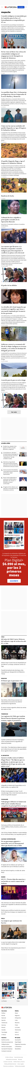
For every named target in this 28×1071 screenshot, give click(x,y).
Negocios (4, 678)
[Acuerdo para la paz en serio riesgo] (14, 400)
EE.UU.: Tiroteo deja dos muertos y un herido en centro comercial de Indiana (13, 881)
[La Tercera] (8, 999)
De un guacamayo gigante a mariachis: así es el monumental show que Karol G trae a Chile (12, 843)
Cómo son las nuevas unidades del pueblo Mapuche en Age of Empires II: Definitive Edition (13, 128)
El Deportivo (5, 755)
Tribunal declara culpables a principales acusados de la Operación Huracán (11, 220)
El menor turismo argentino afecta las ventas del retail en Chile (13, 708)
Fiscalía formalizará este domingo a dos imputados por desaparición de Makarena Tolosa (12, 672)
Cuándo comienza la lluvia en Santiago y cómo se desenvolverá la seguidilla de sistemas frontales (12, 741)
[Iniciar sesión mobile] (26, 7)
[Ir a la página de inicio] (11, 7)
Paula (3, 918)
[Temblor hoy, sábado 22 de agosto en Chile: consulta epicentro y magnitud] (23, 448)
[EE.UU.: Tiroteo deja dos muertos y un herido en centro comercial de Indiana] (14, 892)
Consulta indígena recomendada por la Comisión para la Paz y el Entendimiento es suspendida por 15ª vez (14, 19)
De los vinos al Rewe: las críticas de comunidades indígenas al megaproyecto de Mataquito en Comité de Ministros (13, 55)
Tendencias (4, 714)
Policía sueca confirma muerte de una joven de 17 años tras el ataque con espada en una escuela (13, 912)
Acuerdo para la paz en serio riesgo (13, 380)
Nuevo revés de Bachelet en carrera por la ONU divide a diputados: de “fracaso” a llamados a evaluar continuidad (10, 480)
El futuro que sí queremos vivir (12, 681)
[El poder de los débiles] (14, 296)
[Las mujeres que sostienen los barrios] (14, 932)
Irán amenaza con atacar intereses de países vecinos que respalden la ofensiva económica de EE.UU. (14, 904)
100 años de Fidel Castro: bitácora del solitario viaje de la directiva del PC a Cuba (13, 641)
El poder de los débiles (9, 285)
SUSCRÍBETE (14, 581)
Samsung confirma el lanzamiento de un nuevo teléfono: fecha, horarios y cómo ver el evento (13, 826)
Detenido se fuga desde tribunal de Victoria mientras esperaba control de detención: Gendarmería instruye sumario (11, 464)
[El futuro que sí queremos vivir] (14, 689)
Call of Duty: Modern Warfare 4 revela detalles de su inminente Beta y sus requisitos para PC (14, 833)
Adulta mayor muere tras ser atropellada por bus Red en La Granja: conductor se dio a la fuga (13, 664)
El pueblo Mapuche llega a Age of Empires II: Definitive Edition (13, 162)
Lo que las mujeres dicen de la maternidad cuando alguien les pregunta (13, 943)
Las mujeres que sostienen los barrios (11, 922)
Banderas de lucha (7, 196)
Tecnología (4, 799)
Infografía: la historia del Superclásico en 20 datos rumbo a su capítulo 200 (13, 786)
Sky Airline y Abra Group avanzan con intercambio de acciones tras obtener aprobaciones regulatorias (11, 701)
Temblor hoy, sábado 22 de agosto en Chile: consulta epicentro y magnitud (9, 448)
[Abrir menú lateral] (2, 7)
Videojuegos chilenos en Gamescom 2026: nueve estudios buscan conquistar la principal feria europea (14, 804)
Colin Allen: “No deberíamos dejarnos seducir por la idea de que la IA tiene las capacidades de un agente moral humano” (14, 749)
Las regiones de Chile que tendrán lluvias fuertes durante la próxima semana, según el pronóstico (13, 718)
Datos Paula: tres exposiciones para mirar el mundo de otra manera (13, 948)
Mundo (3, 877)
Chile (2, 637)
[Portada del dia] (14, 548)
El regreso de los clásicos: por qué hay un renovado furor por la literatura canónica (10, 488)
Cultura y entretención (8, 839)
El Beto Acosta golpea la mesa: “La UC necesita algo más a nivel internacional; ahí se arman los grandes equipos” (14, 793)
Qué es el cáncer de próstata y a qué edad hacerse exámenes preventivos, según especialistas (10, 472)
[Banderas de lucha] (14, 207)
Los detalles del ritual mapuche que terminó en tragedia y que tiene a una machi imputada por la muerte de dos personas (13, 310)
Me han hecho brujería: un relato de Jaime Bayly (13, 871)
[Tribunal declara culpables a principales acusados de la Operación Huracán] (14, 236)
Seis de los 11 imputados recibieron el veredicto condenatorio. (13, 225)
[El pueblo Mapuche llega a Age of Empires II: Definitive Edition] (14, 185)
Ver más (14, 412)
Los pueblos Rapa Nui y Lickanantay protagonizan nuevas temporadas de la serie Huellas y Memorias (14, 94)
